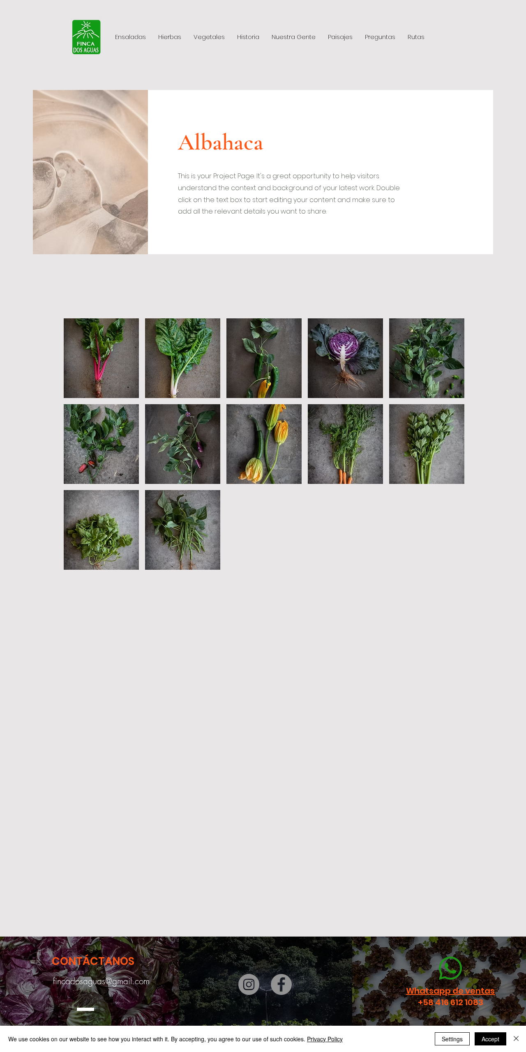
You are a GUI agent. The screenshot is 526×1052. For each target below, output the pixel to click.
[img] (101, 358)
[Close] (516, 1038)
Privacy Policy (325, 1039)
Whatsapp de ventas (450, 991)
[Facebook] (281, 984)
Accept (490, 1039)
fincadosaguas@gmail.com (101, 981)
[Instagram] (248, 984)
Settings (452, 1039)
